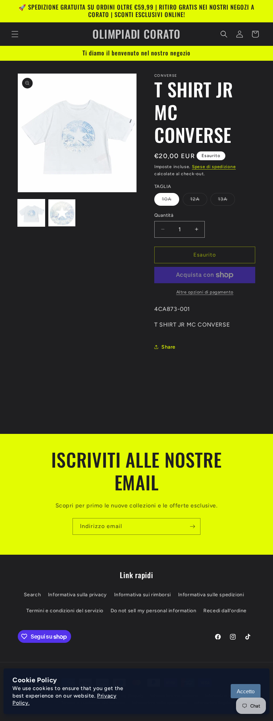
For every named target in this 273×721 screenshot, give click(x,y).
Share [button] (168, 347)
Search (32, 595)
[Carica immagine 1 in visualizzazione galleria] (31, 212)
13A (226, 201)
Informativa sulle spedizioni (211, 595)
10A (170, 201)
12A (198, 201)
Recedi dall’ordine (225, 611)
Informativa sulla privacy (77, 595)
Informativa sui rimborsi (142, 595)
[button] (15, 34)
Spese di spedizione (214, 166)
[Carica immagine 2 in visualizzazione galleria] (61, 212)
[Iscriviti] (192, 526)
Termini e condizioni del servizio (64, 611)
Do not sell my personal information (154, 611)
